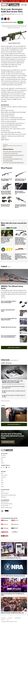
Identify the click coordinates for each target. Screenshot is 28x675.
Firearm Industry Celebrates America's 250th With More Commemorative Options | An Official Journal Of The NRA (20, 241)
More (9, 266)
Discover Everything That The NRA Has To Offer (12, 594)
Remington (9, 46)
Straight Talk (5, 384)
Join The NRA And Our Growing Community (13, 576)
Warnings (2, 619)
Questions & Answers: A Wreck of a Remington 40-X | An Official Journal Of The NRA (21, 256)
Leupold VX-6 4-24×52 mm (10, 153)
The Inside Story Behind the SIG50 (12, 151)
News (2, 297)
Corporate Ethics (18, 618)
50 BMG (9, 145)
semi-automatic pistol (19, 384)
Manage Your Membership (6, 507)
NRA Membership (4, 502)
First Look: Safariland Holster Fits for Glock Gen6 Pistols (8, 336)
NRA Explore (3, 497)
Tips (4, 297)
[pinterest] (8, 18)
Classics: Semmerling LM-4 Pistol (8, 310)
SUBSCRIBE (7, 442)
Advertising (3, 455)
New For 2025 (4, 475)
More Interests (14, 360)
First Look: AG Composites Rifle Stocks (13, 162)
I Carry (3, 405)
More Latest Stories (17, 347)
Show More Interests (17, 424)
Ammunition (3, 477)
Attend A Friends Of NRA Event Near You (12, 613)
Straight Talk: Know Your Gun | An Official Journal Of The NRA (12, 381)
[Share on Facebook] (2, 18)
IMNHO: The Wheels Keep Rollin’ (12, 287)
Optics (2, 482)
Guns (2, 15)
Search (2, 463)
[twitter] (5, 18)
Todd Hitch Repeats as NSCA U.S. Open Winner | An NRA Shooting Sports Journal (6, 240)
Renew (13, 1)
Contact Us (3, 457)
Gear (2, 479)
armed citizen (11, 384)
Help (2, 461)
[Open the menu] (25, 4)
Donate (17, 1)
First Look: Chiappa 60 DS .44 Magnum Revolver (8, 319)
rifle (18, 145)
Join (10, 1)
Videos (2, 486)
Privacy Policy (3, 618)
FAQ (2, 459)
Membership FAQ (4, 505)
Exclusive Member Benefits (6, 504)
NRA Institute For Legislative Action (8, 495)
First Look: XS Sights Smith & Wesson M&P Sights (8, 301)
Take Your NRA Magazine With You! (11, 558)
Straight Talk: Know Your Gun (8, 327)
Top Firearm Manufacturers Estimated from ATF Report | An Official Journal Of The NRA (6, 256)
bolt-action (14, 145)
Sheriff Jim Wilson (6, 363)
